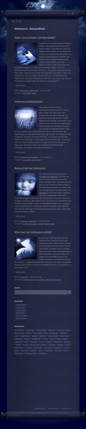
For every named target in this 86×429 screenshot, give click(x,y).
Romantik (38, 347)
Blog (67, 330)
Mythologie (35, 344)
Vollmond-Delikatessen (29, 101)
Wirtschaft (19, 353)
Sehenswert (21, 313)
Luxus (41, 341)
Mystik (25, 344)
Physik (60, 344)
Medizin (67, 341)
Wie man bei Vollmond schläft (33, 232)
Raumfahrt (19, 347)
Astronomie (41, 330)
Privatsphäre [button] (66, 408)
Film (45, 333)
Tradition (48, 350)
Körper (34, 93)
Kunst (52, 338)
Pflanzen (52, 344)
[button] (13, 21)
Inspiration (64, 336)
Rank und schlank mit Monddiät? (35, 37)
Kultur (45, 338)
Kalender (18, 338)
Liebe (26, 341)
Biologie (25, 224)
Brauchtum (19, 333)
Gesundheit (27, 93)
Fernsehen (37, 333)
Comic (28, 333)
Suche (17, 288)
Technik (33, 350)
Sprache (24, 350)
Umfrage (41, 224)
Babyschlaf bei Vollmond (30, 168)
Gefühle (63, 333)
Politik (67, 344)
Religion (29, 347)
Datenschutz (40, 408)
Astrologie (30, 330)
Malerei (49, 341)
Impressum (53, 408)
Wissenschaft (49, 224)
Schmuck (48, 347)
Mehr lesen (20, 85)
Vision (66, 350)
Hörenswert (21, 305)
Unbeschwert (33, 90)
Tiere (40, 350)
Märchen (58, 341)
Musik (18, 344)
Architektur (19, 330)
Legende (18, 341)
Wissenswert (21, 318)
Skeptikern (43, 193)
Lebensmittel (36, 160)
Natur (43, 344)
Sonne (66, 347)
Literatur (33, 341)
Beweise (26, 280)
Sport (17, 350)
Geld (16, 336)
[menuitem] (16, 21)
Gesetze (42, 336)
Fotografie (53, 333)
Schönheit (58, 347)
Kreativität (36, 338)
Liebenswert (33, 221)
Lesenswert (24, 90)
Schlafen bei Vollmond (49, 176)
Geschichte (25, 336)
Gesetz (35, 336)
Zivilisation (42, 353)
